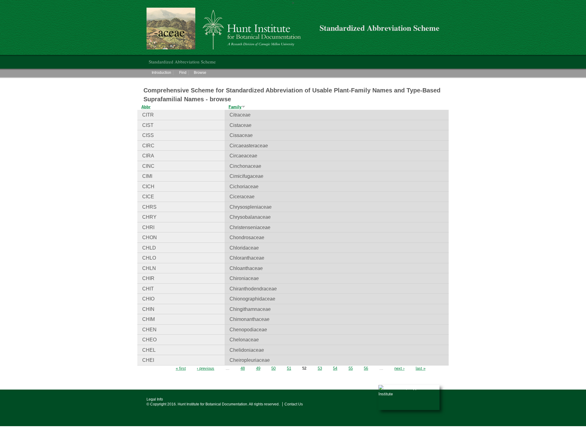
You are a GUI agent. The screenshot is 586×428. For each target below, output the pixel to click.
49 (258, 368)
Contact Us (293, 404)
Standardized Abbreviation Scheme (182, 62)
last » (420, 368)
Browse (200, 72)
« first (181, 368)
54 (335, 368)
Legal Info (154, 399)
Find (182, 72)
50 (273, 368)
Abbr (145, 107)
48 (243, 368)
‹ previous (205, 368)
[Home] (227, 28)
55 (351, 368)
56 (366, 368)
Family (235, 107)
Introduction (161, 72)
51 (289, 368)
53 (320, 368)
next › (399, 368)
